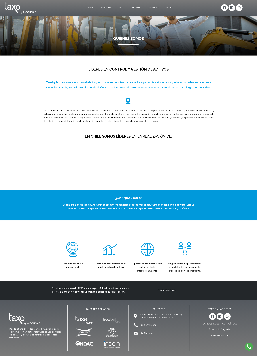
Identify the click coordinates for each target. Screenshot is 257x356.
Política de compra (220, 335)
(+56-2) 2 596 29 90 (64, 292)
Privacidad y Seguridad (220, 329)
